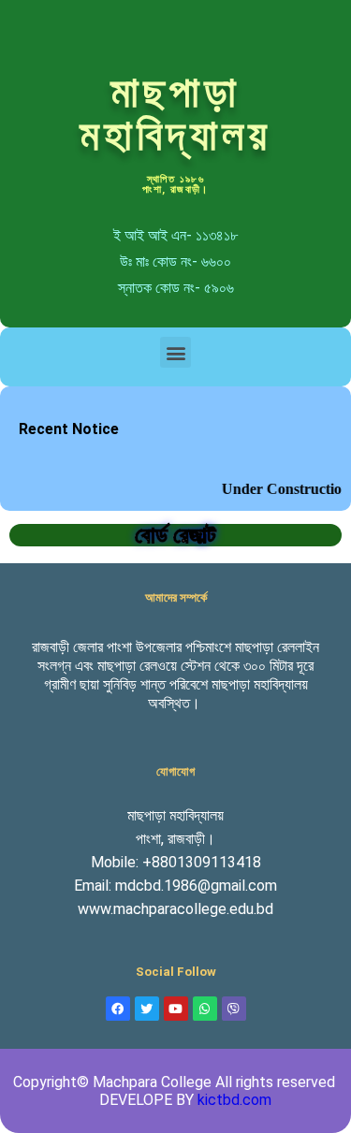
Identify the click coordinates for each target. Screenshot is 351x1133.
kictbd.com (234, 1100)
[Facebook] (118, 1008)
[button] (175, 352)
